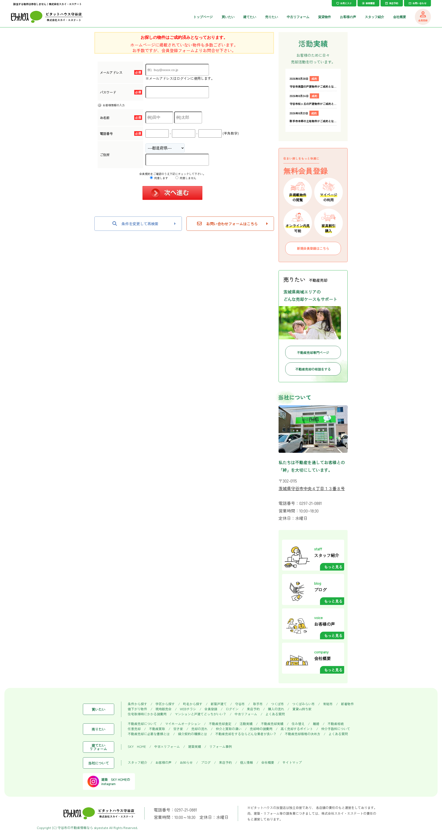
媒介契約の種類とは (192, 734)
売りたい (271, 17)
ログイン (232, 709)
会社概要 (399, 17)
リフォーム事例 (220, 746)
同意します (161, 178)
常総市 (328, 704)
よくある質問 (275, 714)
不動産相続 (336, 724)
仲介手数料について (335, 729)
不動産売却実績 (272, 724)
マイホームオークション (183, 724)
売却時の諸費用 (261, 729)
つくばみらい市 (303, 704)
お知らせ (186, 762)
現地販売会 (163, 709)
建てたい (249, 17)
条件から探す (137, 704)
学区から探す (165, 704)
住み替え (298, 724)
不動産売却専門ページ (313, 352)
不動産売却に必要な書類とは (149, 734)
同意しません (187, 178)
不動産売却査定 (220, 724)
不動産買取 (157, 729)
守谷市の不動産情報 (72, 827)
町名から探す (192, 704)
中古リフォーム (298, 17)
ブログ (206, 762)
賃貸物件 (324, 17)
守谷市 (240, 704)
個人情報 (246, 762)
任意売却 (134, 729)
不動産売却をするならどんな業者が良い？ (245, 734)
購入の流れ (276, 709)
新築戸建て (219, 704)
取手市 (258, 704)
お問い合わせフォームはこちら (232, 223)
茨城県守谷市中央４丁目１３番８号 (312, 488)
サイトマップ (292, 762)
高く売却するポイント (297, 729)
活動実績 (246, 724)
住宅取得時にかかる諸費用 (147, 714)
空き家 (178, 729)
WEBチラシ (188, 709)
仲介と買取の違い (228, 729)
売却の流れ (199, 729)
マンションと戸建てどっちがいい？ (200, 714)
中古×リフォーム (167, 746)
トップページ (203, 17)
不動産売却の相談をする (313, 369)
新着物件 (347, 704)
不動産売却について (142, 724)
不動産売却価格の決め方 (302, 734)
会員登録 (210, 709)
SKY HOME (137, 746)
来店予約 (253, 709)
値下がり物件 (137, 709)
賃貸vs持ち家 (301, 709)
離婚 (316, 724)
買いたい (228, 17)
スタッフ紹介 (374, 17)
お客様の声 (348, 17)
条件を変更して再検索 (140, 223)
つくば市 (277, 704)
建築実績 (194, 746)
